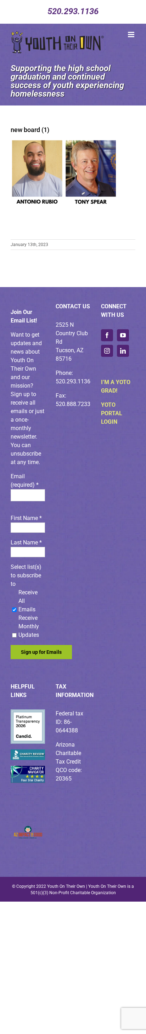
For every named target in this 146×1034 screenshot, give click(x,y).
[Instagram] (107, 351)
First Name (26, 518)
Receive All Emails (28, 601)
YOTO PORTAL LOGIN (111, 413)
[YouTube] (123, 335)
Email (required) (25, 480)
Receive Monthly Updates (28, 626)
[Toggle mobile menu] (131, 34)
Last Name (26, 542)
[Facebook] (107, 335)
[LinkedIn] (123, 351)
